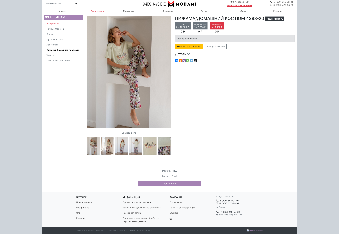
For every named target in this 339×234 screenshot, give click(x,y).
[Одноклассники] (180, 60)
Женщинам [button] (167, 11)
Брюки (49, 34)
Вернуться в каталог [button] (190, 46)
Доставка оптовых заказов (137, 202)
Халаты (50, 55)
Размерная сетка (132, 213)
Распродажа (97, 11)
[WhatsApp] (187, 60)
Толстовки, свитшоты (58, 60)
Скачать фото (129, 132)
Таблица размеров (215, 46)
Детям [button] (204, 11)
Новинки (61, 11)
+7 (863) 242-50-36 (229, 212)
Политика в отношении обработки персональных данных (141, 220)
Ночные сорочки (55, 28)
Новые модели (84, 202)
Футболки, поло (54, 39)
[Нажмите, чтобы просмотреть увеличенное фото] (93, 146)
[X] (195, 60)
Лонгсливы (52, 44)
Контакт (182, 207)
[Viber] (184, 60)
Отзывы (244, 11)
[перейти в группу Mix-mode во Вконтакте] (171, 219)
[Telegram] (191, 60)
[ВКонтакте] (176, 60)
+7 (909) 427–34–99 (228, 203)
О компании (176, 202)
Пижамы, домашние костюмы (62, 50)
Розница (277, 11)
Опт (78, 213)
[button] (239, 2)
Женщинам (55, 17)
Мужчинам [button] (128, 11)
